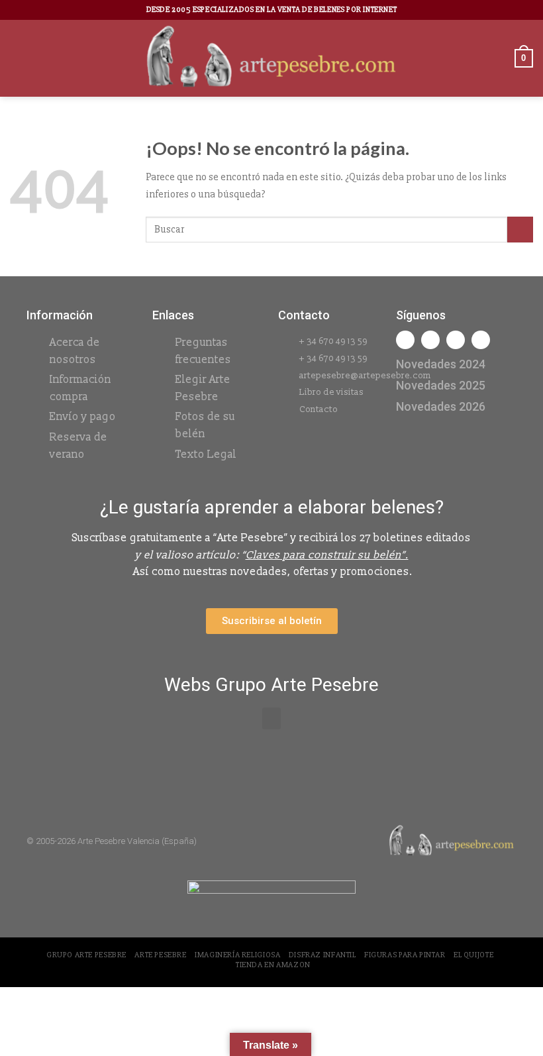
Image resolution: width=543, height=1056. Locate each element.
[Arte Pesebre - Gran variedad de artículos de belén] (271, 58)
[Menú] (18, 58)
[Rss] (455, 340)
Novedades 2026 (440, 406)
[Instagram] (430, 340)
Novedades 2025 (440, 385)
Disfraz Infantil (322, 955)
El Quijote (473, 955)
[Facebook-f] (405, 340)
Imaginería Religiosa (237, 955)
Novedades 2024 (440, 364)
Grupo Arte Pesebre (86, 955)
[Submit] (520, 229)
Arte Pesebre (160, 955)
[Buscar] (500, 58)
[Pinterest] (480, 340)
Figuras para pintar (405, 955)
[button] (271, 718)
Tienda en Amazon (273, 965)
